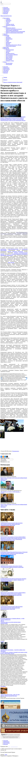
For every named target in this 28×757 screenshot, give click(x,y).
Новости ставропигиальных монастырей (15, 31)
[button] (26, 378)
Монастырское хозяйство (12, 54)
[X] (7, 456)
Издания (8, 43)
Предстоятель (6, 18)
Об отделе (5, 7)
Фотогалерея (9, 64)
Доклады (8, 21)
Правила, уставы (10, 60)
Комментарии (9, 38)
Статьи (7, 36)
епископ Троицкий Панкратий (15, 251)
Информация (6, 8)
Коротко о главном (10, 25)
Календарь (5, 12)
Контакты (5, 13)
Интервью (8, 37)
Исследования (9, 55)
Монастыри (6, 47)
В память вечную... (10, 53)
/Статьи (2, 493)
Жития (7, 52)
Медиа (4, 61)
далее (6, 754)
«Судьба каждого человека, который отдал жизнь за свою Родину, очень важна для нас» (14, 653)
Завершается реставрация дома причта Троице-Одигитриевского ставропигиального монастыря (12, 566)
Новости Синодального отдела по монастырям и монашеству (14, 29)
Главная (5, 77)
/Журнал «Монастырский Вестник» (9, 695)
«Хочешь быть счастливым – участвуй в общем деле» (13, 649)
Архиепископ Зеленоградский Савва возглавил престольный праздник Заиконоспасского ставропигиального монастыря (12, 524)
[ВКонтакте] (1, 456)
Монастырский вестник (6, 15)
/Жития (2, 620)
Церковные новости (10, 27)
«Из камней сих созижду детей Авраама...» (11, 491)
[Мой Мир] (5, 456)
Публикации (6, 35)
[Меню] (1, 2)
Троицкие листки (10, 24)
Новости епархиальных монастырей (14, 32)
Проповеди (8, 20)
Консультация (9, 57)
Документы (6, 11)
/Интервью (3, 480)
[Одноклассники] (3, 456)
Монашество (6, 48)
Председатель (6, 9)
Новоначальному (10, 49)
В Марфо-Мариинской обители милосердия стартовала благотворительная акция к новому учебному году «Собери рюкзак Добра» (13, 580)
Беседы (7, 40)
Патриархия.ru (15, 451)
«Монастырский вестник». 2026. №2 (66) (10, 694)
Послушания (9, 59)
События (8, 19)
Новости (5, 26)
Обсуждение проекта (11, 46)
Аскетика (8, 51)
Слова (7, 23)
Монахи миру (9, 58)
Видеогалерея (9, 63)
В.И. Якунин (11, 262)
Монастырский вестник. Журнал (13, 44)
